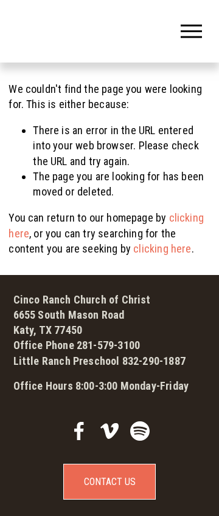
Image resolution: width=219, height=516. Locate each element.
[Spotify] (140, 431)
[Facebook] (79, 431)
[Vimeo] (109, 431)
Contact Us (110, 481)
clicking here (162, 248)
